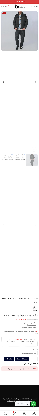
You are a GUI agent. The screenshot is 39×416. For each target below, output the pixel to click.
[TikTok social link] (15, 2)
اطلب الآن (9, 359)
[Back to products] (34, 303)
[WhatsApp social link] (17, 2)
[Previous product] (36, 303)
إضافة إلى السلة (22, 359)
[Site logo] (19, 6)
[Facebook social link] (24, 2)
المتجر (29, 298)
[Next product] (32, 303)
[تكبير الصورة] (34, 149)
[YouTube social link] (19, 2)
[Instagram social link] (22, 2)
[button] (36, 82)
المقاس (35, 349)
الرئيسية (35, 298)
